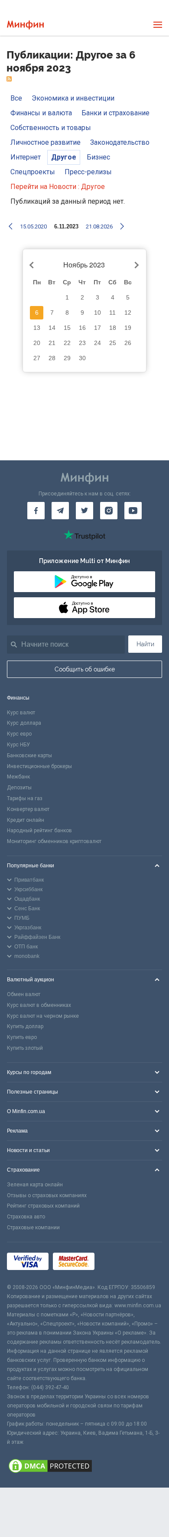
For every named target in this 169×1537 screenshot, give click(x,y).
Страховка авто (26, 1217)
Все (16, 98)
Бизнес (98, 157)
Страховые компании (33, 1227)
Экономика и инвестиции (73, 98)
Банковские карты (29, 755)
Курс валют (21, 713)
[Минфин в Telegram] (60, 510)
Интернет (25, 157)
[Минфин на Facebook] (36, 510)
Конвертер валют (28, 809)
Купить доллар (25, 1026)
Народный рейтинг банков (39, 830)
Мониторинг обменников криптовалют (54, 841)
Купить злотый (25, 1048)
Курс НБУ (18, 745)
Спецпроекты (32, 172)
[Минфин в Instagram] (108, 510)
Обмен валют (23, 994)
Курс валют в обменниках (39, 1005)
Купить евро (22, 1037)
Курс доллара (24, 723)
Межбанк (18, 777)
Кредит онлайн (25, 820)
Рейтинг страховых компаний (43, 1206)
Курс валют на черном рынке (43, 1016)
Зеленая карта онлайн (35, 1185)
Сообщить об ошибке (85, 669)
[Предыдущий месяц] (32, 265)
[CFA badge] (118, 1262)
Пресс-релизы (88, 172)
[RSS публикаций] (9, 79)
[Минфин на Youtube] (133, 510)
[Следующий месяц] (135, 265)
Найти (145, 644)
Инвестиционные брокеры (39, 766)
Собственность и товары (50, 128)
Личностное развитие (45, 142)
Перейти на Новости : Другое (57, 186)
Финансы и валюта (41, 113)
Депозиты (19, 788)
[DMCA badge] (84, 1467)
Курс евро (19, 734)
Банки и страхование (115, 113)
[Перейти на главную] (25, 25)
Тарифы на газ (24, 798)
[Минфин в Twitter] (84, 510)
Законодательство (120, 142)
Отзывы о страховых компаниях (47, 1195)
